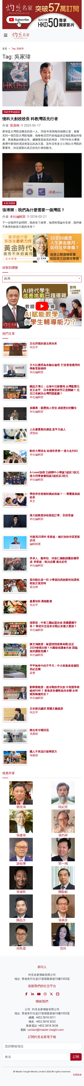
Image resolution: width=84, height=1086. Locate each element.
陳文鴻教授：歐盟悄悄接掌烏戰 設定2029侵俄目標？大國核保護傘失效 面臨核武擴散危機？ (54, 648)
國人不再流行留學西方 (43, 751)
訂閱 (76, 1057)
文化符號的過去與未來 (43, 343)
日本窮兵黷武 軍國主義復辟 (46, 708)
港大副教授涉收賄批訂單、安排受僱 (51, 515)
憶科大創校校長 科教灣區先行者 (30, 118)
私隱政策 (77, 1075)
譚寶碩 (34, 433)
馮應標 (34, 733)
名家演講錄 (9, 203)
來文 (32, 501)
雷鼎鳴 (14, 125)
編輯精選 (35, 544)
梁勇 (32, 672)
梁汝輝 (34, 586)
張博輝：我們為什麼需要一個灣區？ (33, 210)
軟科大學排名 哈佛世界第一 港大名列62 (54, 450)
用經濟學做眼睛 (12, 112)
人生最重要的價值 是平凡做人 (48, 429)
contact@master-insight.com (46, 1029)
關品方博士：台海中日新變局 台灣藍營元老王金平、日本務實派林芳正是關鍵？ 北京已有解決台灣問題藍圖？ (55, 390)
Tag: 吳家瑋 (18, 48)
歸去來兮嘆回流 (39, 730)
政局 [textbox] (7, 278)
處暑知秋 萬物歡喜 (41, 601)
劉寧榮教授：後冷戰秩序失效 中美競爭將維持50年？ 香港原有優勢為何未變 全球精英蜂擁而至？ (55, 691)
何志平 (34, 347)
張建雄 (34, 755)
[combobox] (42, 279)
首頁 (4, 48)
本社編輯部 (18, 216)
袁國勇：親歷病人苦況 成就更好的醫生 (53, 407)
